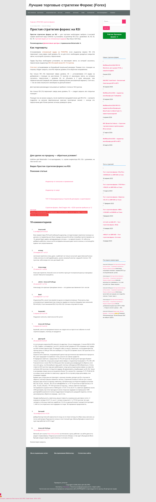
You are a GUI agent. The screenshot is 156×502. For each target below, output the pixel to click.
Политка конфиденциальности (80, 487)
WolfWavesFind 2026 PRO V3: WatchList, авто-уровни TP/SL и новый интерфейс (113, 67)
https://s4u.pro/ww (53, 434)
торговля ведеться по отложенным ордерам (50, 39)
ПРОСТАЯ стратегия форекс (46, 22)
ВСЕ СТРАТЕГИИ (32, 12)
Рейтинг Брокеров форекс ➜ (114, 35)
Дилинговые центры (51, 43)
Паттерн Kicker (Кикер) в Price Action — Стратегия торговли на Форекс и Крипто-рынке (114, 266)
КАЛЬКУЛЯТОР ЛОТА (51, 12)
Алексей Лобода (46, 26)
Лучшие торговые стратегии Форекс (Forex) (67, 5)
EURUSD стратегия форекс (39, 212)
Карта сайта (96, 487)
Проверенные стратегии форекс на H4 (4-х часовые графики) (68, 212)
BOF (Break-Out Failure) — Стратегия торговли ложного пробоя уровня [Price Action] (114, 126)
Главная (32, 22)
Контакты (59, 487)
